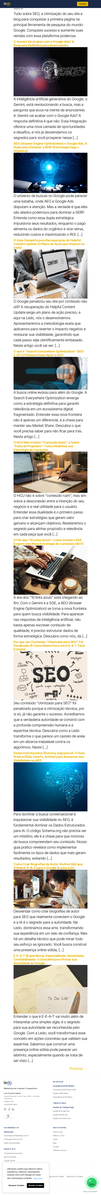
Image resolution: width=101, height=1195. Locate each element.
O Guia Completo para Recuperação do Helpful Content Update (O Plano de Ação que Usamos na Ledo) (49, 243)
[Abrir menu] (93, 3)
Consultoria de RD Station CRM (64, 1090)
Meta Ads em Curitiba (75, 1176)
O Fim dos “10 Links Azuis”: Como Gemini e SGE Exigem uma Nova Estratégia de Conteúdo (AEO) (48, 542)
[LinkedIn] (13, 1109)
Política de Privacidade (90, 1191)
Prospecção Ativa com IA (13, 1139)
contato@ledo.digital (10, 1104)
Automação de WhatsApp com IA (16, 1135)
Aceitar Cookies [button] (36, 1185)
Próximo (78, 1068)
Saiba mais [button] (37, 1178)
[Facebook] (9, 1109)
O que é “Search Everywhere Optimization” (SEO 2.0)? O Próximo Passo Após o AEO (49, 353)
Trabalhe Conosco (60, 1150)
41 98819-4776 (8, 1101)
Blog (54, 1143)
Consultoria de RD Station (63, 1086)
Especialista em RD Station (62, 1097)
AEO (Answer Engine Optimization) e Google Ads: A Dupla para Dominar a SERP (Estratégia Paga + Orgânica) (50, 147)
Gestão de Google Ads (61, 1111)
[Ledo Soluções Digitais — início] (7, 4)
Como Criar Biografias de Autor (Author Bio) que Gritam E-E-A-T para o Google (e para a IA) (48, 866)
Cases (55, 1139)
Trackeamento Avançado (13, 1153)
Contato (82, 4)
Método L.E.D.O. (59, 1135)
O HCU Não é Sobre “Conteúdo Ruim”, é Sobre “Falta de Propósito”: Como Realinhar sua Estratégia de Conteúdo (46, 446)
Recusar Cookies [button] (16, 1185)
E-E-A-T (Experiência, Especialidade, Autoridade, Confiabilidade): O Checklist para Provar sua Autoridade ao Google (49, 959)
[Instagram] (5, 1109)
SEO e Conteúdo (10, 1157)
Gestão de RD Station (60, 1093)
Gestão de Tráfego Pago (63, 1107)
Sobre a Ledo (58, 1132)
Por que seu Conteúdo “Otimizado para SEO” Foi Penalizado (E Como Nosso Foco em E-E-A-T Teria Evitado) (49, 645)
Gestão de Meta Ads (60, 1115)
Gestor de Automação (12, 1143)
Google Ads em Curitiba (55, 1176)
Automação (9, 1132)
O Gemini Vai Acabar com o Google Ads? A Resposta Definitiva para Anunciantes (44, 43)
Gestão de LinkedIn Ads (61, 1118)
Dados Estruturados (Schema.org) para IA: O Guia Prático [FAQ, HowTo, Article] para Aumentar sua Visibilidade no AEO (49, 756)
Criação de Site (9, 1161)
